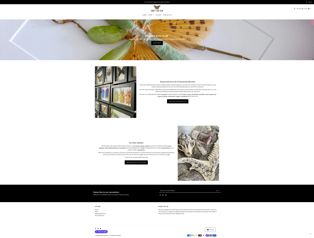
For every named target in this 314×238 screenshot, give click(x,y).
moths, (207, 94)
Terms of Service (99, 215)
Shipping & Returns (100, 213)
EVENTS (158, 15)
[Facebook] (160, 195)
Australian (164, 94)
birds (137, 146)
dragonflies (195, 94)
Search (97, 209)
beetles (211, 94)
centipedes (184, 96)
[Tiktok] (165, 195)
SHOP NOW (157, 43)
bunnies (142, 146)
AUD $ (310, 2)
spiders (178, 96)
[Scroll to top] (310, 234)
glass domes (141, 150)
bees (185, 94)
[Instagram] (163, 195)
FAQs (96, 211)
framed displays (165, 148)
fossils (143, 148)
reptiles (147, 146)
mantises (164, 96)
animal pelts (122, 148)
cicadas (189, 94)
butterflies (202, 94)
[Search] (295, 8)
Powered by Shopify (115, 235)
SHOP (150, 15)
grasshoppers (171, 96)
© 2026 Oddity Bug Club (102, 235)
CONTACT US (167, 15)
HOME (144, 15)
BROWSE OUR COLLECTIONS (136, 162)
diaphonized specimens (111, 148)
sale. (168, 154)
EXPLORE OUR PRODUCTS (177, 101)
